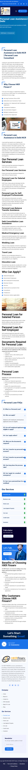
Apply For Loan (6, 704)
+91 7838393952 (13, 645)
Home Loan (6, 503)
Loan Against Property (8, 508)
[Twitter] (21, 4)
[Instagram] (26, 4)
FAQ (4, 763)
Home (4, 694)
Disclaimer (22, 763)
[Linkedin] (23, 4)
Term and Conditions (12, 763)
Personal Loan (6, 494)
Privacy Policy (14, 766)
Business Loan (6, 499)
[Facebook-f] (18, 4)
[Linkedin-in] (15, 685)
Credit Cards (6, 517)
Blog (4, 707)
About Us (5, 696)
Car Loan (5, 513)
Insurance (5, 522)
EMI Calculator (6, 701)
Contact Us (5, 699)
